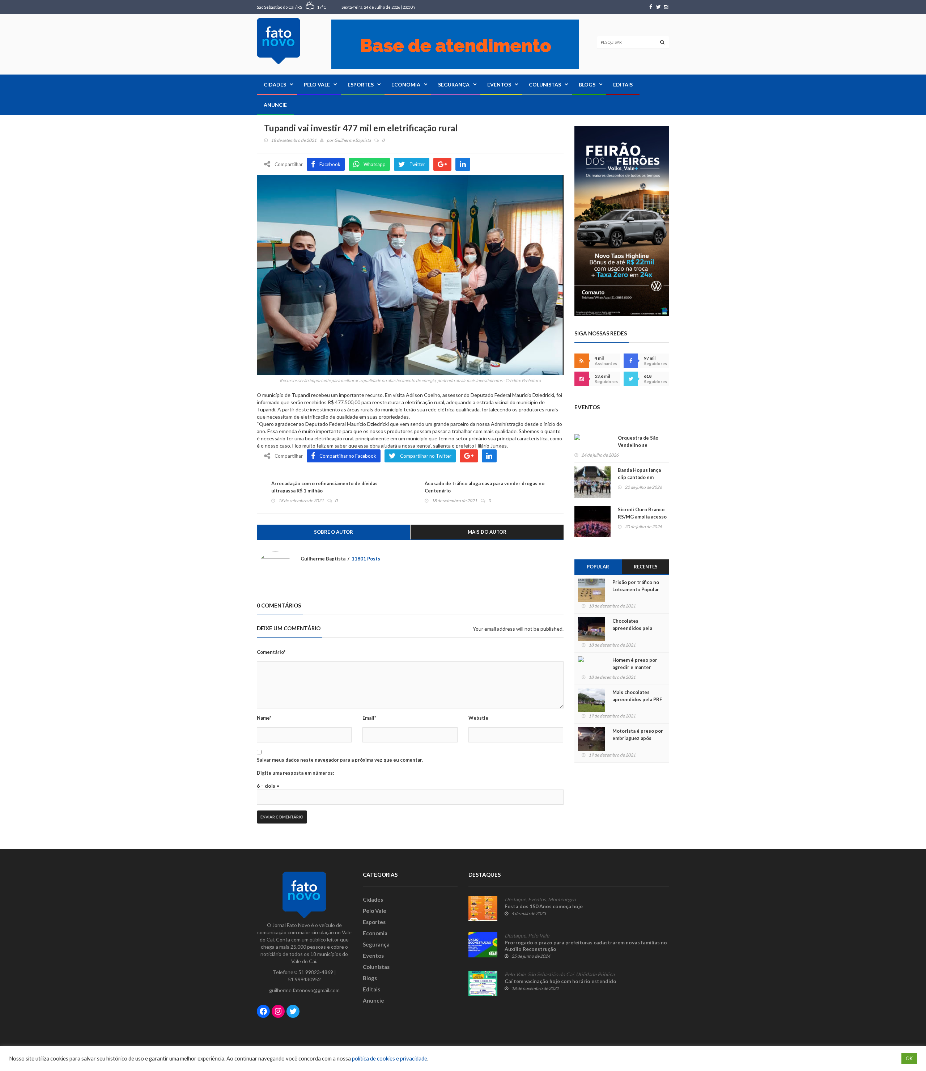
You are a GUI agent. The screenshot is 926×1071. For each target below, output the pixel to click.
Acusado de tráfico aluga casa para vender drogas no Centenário (484, 487)
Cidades (275, 84)
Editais (623, 84)
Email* (369, 718)
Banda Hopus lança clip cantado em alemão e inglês (639, 477)
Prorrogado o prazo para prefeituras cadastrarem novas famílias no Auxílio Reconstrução (586, 945)
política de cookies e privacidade (389, 1058)
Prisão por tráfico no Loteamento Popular (635, 585)
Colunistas (545, 84)
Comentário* (271, 652)
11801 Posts (366, 559)
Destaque (515, 899)
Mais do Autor (487, 532)
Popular (598, 567)
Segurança (454, 84)
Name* (264, 718)
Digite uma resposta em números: (295, 773)
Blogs (587, 84)
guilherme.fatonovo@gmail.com (304, 990)
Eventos (499, 84)
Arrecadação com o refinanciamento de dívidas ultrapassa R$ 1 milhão (324, 487)
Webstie (478, 718)
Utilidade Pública (595, 974)
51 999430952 (304, 979)
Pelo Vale (317, 84)
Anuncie (275, 105)
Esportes (361, 84)
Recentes (646, 567)
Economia (405, 84)
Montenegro (562, 899)
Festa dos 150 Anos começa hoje (544, 906)
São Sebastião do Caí (551, 974)
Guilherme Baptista (352, 140)
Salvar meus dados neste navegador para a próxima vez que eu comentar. (340, 760)
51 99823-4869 (315, 972)
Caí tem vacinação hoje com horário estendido (560, 981)
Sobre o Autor (333, 532)
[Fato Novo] (278, 41)
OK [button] (909, 1058)
